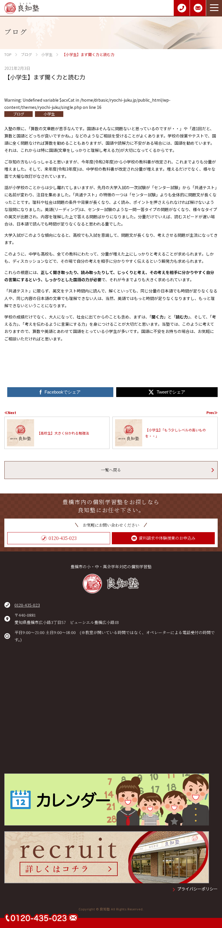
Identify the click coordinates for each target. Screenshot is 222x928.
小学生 (49, 114)
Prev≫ (212, 412)
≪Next (10, 412)
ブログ (18, 114)
